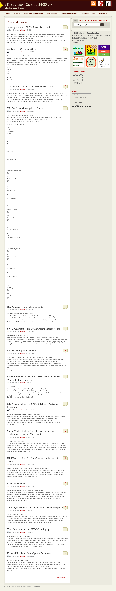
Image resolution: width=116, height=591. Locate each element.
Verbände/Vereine (69, 14)
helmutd (22, 30)
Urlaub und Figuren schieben (21, 350)
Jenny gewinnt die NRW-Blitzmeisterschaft (29, 27)
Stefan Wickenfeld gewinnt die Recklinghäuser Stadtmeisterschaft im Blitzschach (30, 432)
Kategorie (88, 20)
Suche (76, 20)
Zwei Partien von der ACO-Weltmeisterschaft (30, 86)
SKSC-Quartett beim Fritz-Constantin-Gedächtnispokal (35, 507)
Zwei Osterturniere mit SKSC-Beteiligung (28, 529)
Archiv (81, 20)
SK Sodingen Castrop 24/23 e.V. (29, 4)
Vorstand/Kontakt (88, 14)
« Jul (74, 87)
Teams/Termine (52, 14)
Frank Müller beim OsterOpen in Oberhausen (30, 553)
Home (8, 14)
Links (95, 20)
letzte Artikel (103, 20)
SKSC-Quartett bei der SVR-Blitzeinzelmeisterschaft (33, 328)
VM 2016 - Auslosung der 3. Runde (25, 108)
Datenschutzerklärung (33, 14)
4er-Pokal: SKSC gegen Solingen (23, 49)
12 (76, 80)
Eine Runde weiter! (17, 483)
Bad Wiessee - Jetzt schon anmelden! (26, 306)
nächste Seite (61, 577)
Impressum (103, 14)
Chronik (17, 14)
